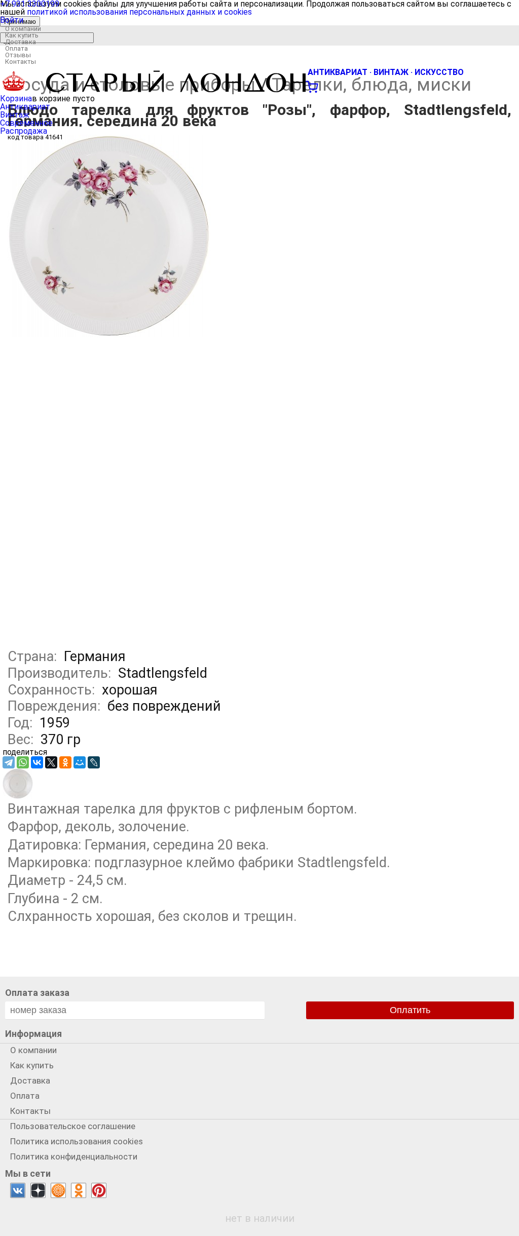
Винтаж (14, 115)
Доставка (20, 42)
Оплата (16, 48)
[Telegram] (9, 762)
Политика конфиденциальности (73, 1156)
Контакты (20, 61)
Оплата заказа (37, 992)
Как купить (22, 35)
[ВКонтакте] (37, 762)
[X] (51, 762)
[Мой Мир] (79, 762)
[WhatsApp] (23, 762)
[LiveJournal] (94, 762)
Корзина (16, 98)
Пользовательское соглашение (72, 1126)
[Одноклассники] (65, 762)
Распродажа (23, 131)
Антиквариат (25, 106)
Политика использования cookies (76, 1141)
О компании (23, 28)
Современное (26, 123)
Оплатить (410, 1010)
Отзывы (18, 55)
